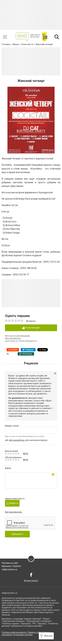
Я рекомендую (32, 327)
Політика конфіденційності (14, 632)
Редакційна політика (23, 635)
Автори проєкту (31, 580)
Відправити (17, 534)
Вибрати (13, 503)
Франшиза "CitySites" (11, 566)
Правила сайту (34, 632)
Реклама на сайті (10, 563)
